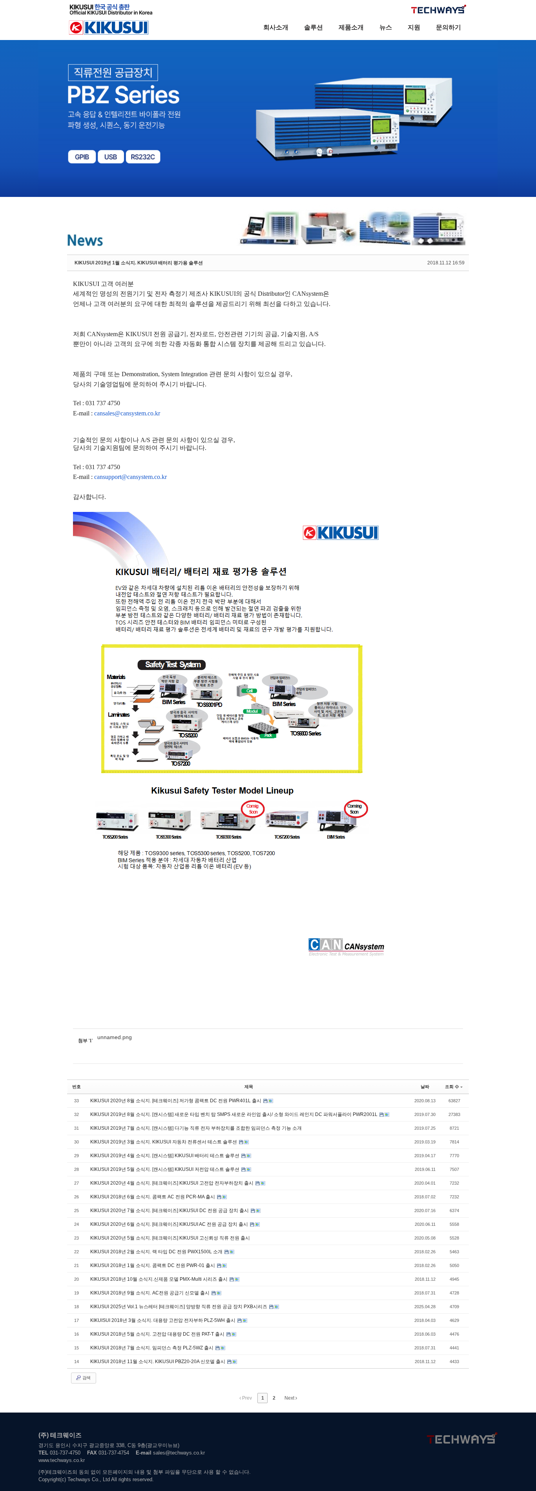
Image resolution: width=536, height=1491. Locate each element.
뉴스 (385, 27)
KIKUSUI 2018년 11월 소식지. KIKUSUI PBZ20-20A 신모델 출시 (158, 1361)
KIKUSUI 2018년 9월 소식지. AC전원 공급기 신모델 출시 (150, 1293)
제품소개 (351, 27)
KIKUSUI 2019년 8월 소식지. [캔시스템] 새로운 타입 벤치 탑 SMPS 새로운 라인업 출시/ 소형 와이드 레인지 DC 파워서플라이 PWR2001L (234, 1114)
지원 (414, 27)
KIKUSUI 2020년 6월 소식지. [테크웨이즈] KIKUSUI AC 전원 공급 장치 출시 (169, 1224)
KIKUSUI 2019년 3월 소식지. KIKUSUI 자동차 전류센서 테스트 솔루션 (164, 1142)
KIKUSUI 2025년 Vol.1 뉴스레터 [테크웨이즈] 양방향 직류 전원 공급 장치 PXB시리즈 (179, 1306)
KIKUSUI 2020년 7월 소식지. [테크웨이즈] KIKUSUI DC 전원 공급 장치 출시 (170, 1210)
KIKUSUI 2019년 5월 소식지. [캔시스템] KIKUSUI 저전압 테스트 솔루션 (165, 1169)
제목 (248, 1086)
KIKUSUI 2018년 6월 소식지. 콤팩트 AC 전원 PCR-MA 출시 (153, 1197)
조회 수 (452, 1086)
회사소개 (275, 27)
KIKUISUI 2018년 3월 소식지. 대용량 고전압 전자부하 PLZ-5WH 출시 (163, 1320)
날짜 (425, 1086)
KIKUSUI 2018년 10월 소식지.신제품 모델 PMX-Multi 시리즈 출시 (159, 1279)
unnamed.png (114, 1037)
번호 (76, 1086)
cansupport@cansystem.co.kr (130, 476)
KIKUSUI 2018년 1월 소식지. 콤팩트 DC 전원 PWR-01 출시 (153, 1265)
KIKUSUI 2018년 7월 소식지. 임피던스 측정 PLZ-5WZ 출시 (152, 1348)
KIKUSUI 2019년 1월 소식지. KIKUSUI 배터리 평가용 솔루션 (139, 263)
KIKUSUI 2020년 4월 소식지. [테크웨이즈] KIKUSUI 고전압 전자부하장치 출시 (172, 1183)
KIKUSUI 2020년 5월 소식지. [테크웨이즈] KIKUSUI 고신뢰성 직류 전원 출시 (170, 1238)
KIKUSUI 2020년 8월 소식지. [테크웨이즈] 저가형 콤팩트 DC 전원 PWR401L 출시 (176, 1100)
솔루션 (313, 27)
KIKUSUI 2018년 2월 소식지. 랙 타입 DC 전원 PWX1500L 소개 (157, 1251)
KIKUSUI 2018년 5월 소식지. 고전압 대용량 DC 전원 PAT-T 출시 (158, 1334)
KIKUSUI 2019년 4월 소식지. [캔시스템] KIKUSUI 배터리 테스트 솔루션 (165, 1155)
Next (289, 1398)
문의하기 (448, 27)
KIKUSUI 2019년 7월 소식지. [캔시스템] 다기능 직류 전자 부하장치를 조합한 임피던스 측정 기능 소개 (196, 1128)
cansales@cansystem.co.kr (127, 413)
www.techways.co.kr (61, 1460)
